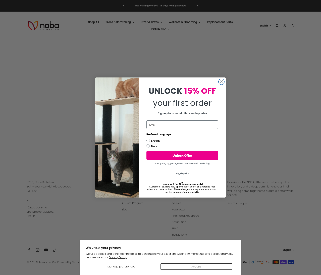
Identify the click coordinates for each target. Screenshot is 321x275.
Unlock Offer (182, 155)
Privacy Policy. (118, 257)
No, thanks (182, 173)
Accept (196, 266)
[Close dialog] (221, 82)
